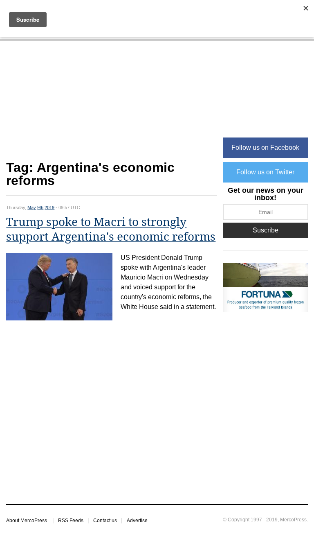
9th (40, 207)
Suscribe (265, 230)
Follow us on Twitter (265, 172)
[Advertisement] (111, 105)
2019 (49, 207)
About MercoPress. (27, 520)
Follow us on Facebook (265, 147)
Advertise (137, 520)
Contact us (105, 520)
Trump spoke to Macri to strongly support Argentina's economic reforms (110, 229)
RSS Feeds (70, 520)
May (31, 207)
